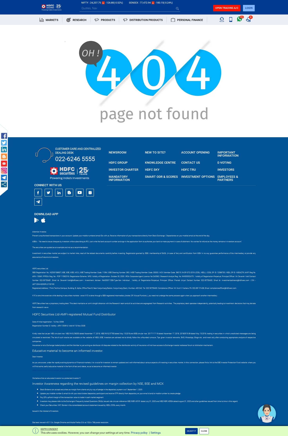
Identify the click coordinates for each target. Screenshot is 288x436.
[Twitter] (49, 193)
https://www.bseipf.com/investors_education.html (52, 370)
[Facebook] (38, 193)
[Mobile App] (230, 19)
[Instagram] (90, 193)
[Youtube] (80, 193)
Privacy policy (139, 432)
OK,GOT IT (191, 431)
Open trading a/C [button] (226, 7)
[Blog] (69, 193)
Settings (156, 432)
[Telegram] (38, 202)
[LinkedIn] (59, 193)
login (249, 7)
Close (204, 431)
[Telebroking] (221, 19)
